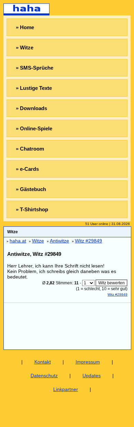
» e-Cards (27, 169)
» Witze (24, 47)
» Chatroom (30, 149)
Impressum (88, 362)
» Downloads (31, 108)
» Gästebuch (31, 189)
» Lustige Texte (34, 88)
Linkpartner (65, 389)
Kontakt (42, 362)
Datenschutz (44, 375)
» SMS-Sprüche (34, 68)
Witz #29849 (117, 294)
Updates (91, 375)
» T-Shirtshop (32, 209)
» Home (25, 27)
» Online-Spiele (34, 128)
